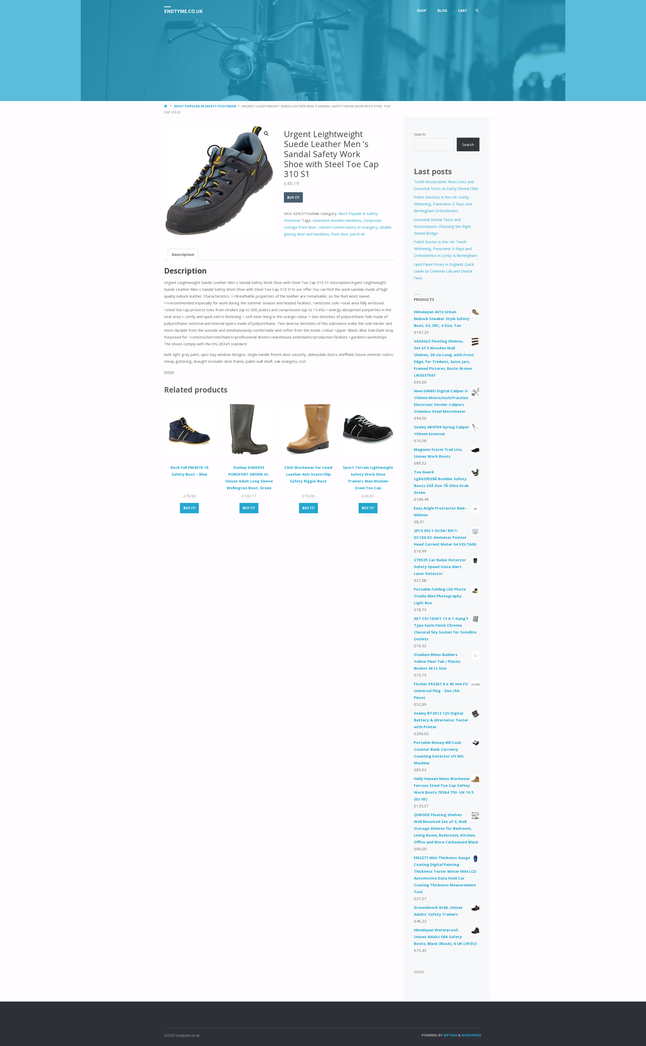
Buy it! (293, 197)
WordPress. (471, 1035)
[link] (477, 10)
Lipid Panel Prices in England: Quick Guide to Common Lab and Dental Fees (444, 271)
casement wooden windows (336, 220)
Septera (450, 1035)
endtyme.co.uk (183, 11)
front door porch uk (348, 233)
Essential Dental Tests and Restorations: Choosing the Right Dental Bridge (442, 226)
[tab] (183, 254)
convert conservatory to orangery (348, 227)
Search (419, 134)
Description (183, 254)
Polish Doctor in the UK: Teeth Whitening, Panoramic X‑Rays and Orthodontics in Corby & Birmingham (445, 248)
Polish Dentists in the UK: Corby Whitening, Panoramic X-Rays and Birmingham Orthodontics (443, 203)
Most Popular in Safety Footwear (205, 106)
